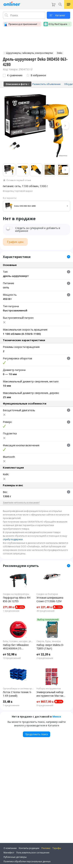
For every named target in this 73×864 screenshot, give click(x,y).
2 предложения (44, 658)
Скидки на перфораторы (16, 594)
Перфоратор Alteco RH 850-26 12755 (16, 599)
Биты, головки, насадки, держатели (18, 641)
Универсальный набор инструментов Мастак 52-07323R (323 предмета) (49, 693)
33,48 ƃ (7, 702)
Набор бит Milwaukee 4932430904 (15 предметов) (16, 646)
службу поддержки (13, 539)
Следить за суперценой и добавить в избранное (37, 229)
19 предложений (12, 658)
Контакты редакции (29, 848)
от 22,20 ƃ (43, 654)
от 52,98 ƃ (10, 654)
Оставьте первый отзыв (18, 180)
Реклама (45, 848)
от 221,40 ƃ (44, 607)
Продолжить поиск (36, 734)
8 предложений (44, 705)
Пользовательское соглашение (32, 852)
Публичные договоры (15, 857)
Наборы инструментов (48, 688)
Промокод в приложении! (23, 24)
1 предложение (11, 611)
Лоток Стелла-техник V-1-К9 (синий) (17, 693)
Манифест (9, 852)
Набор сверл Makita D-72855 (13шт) (50, 646)
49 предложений (45, 611)
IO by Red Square (58, 24)
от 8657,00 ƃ (45, 702)
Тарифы (56, 848)
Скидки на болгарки (47, 594)
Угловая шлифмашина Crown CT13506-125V (49, 599)
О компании (10, 848)
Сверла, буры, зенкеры (48, 641)
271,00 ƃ (8, 607)
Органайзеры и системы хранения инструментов (18, 688)
